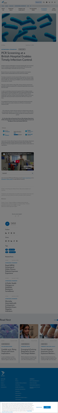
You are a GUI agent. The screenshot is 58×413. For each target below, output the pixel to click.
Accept (47, 407)
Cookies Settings (39, 407)
